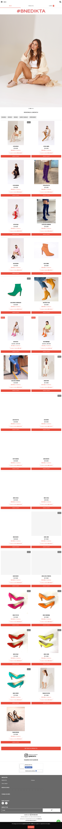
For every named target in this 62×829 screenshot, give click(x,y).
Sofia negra (16, 185)
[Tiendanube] (31, 815)
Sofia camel (46, 146)
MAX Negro (15, 537)
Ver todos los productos (31, 748)
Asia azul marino (15, 380)
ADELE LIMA (46, 654)
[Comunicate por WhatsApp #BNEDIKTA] (58, 821)
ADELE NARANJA (46, 615)
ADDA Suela (15, 498)
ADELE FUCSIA (16, 615)
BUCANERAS (4, 117)
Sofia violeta (46, 185)
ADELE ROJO (15, 654)
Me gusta (29, 767)
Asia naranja (46, 341)
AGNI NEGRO (16, 576)
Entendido (31, 827)
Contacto (33, 780)
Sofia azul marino (46, 224)
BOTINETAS (10, 117)
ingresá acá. (39, 818)
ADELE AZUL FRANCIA (46, 576)
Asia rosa (15, 341)
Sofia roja (15, 224)
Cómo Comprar (5, 783)
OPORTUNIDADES (33, 117)
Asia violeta (16, 420)
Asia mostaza (46, 302)
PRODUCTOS (4, 780)
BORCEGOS (16, 117)
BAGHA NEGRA (16, 732)
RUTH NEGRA (16, 459)
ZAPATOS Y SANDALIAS (24, 117)
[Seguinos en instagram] (3, 803)
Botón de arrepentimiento (31, 820)
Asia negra (15, 263)
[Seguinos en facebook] (6, 803)
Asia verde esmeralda (15, 302)
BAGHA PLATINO (46, 693)
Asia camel (46, 263)
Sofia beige (15, 146)
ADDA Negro (46, 459)
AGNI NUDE (46, 380)
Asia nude (46, 420)
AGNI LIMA (46, 537)
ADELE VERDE (16, 693)
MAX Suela (46, 498)
